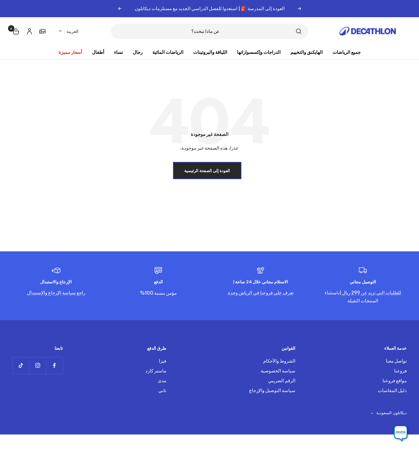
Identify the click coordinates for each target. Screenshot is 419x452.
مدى (162, 380)
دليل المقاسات (392, 390)
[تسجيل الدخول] (28, 30)
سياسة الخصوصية (278, 371)
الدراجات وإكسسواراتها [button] (259, 52)
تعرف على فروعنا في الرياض (266, 293)
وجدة (233, 293)
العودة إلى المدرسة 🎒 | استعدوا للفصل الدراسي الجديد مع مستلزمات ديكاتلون (210, 8)
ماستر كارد (155, 371)
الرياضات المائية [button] (167, 52)
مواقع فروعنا (394, 380)
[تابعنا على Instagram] (37, 365)
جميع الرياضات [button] (347, 52)
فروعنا (400, 371)
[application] (400, 433)
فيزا (162, 361)
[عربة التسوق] (15, 30)
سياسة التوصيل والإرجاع (272, 390)
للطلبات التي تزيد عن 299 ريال (371, 293)
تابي (162, 390)
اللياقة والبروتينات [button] (210, 52)
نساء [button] (118, 52)
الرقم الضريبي (281, 380)
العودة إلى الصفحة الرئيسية (207, 170)
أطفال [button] (98, 52)
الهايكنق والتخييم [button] (306, 52)
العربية (73, 31)
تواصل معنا (396, 361)
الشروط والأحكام (279, 361)
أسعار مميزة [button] (70, 52)
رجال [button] (138, 52)
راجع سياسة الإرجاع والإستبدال (56, 293)
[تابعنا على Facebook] (54, 365)
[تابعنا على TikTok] (20, 365)
